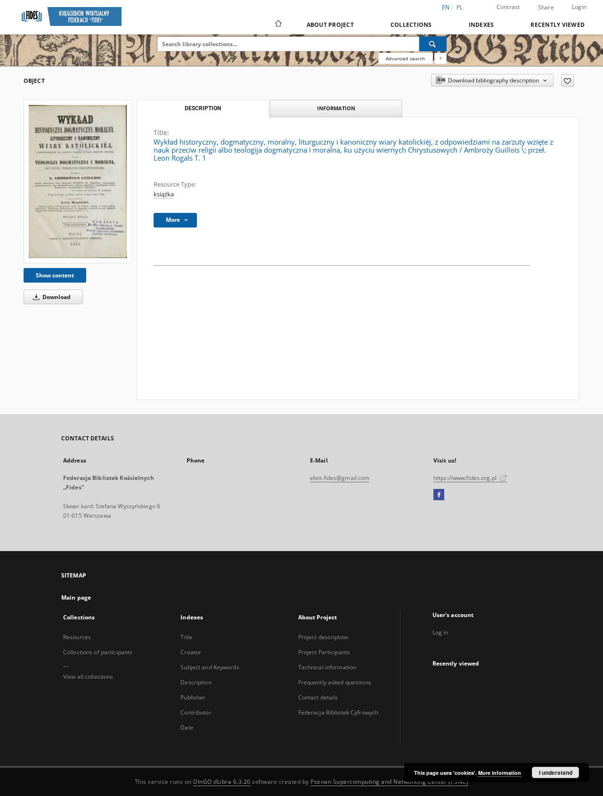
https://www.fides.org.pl (465, 478)
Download (56, 297)
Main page (76, 597)
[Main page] (277, 24)
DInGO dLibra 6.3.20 (222, 782)
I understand (555, 772)
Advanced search (405, 58)
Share (546, 7)
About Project (330, 25)
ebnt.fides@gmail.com (339, 478)
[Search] (433, 43)
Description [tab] (203, 108)
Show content (55, 275)
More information (499, 772)
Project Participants (324, 652)
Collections (411, 25)
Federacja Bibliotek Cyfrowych (338, 712)
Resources (77, 637)
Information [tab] (336, 108)
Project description (323, 637)
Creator (190, 652)
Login (579, 7)
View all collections (88, 677)
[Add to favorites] (567, 80)
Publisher (192, 697)
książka (164, 194)
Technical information (327, 667)
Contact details (318, 697)
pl (459, 7)
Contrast (508, 7)
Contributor (195, 712)
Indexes (481, 25)
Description (195, 682)
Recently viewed (557, 25)
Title (186, 637)
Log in (440, 632)
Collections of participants (97, 652)
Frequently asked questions (334, 682)
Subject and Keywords (209, 667)
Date (186, 727)
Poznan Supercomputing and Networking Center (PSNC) (389, 782)
